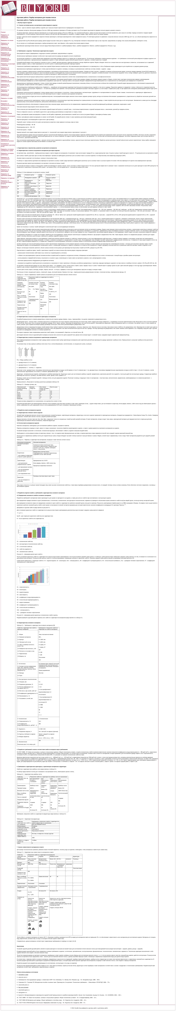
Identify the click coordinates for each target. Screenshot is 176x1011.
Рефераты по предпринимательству (8, 104)
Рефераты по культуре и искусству (8, 64)
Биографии (4, 101)
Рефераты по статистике (5, 123)
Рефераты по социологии (5, 119)
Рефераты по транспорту (5, 170)
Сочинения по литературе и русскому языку (8, 145)
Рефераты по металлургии (5, 72)
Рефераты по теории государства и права (7, 150)
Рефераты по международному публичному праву (6, 49)
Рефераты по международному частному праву (6, 54)
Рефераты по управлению (5, 187)
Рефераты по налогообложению (6, 81)
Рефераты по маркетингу (5, 44)
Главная (3, 32)
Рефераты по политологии (5, 94)
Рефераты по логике (7, 40)
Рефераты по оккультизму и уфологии (5, 86)
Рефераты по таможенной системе (7, 140)
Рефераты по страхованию (5, 128)
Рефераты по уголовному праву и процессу (6, 182)
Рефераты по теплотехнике (5, 158)
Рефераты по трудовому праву (6, 174)
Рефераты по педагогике (5, 90)
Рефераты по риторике (8, 116)
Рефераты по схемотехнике (5, 136)
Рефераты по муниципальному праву (7, 77)
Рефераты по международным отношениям (6, 60)
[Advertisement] (8, 23)
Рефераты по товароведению (5, 166)
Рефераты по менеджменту (5, 68)
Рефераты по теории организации (7, 154)
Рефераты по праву (7, 98)
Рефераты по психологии (5, 108)
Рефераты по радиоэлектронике (6, 112)
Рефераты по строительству (6, 132)
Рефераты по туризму (7, 178)
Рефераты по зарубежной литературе (5, 36)
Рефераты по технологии (5, 162)
